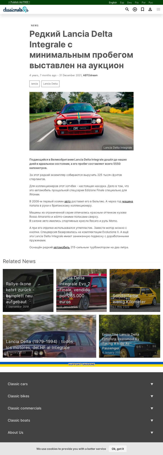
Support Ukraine (81, 364)
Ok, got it (118, 448)
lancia (34, 83)
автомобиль (61, 247)
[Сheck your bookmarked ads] (143, 9)
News (35, 25)
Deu (129, 2)
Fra (137, 2)
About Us (15, 432)
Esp (122, 2)
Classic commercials (24, 408)
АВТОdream (90, 75)
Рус (151, 2)
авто (67, 201)
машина (127, 201)
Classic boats (19, 420)
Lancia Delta (50, 83)
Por (144, 2)
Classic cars (18, 384)
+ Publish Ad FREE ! (19, 2)
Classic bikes (18, 396)
